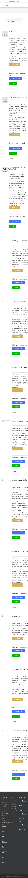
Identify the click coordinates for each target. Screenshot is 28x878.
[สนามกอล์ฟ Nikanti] (4, 864)
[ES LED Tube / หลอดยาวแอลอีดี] (6, 673)
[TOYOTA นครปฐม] (4, 853)
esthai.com (4, 826)
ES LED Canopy (13, 31)
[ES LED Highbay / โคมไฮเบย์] (6, 244)
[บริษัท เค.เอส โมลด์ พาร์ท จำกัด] (4, 843)
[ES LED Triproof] (6, 619)
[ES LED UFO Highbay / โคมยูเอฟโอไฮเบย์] (6, 734)
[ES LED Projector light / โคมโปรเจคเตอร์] (6, 424)
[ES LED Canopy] (5, 34)
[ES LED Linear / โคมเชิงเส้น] (6, 305)
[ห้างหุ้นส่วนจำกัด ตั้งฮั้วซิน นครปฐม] (4, 838)
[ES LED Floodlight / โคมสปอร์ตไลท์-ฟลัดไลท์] (5, 169)
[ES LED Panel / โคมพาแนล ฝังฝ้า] (6, 371)
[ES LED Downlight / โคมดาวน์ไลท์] (5, 100)
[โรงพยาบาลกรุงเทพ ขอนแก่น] (4, 848)
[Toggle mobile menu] (25, 5)
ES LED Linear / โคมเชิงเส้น (19, 301)
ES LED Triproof (16, 616)
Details (11, 88)
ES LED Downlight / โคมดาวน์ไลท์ (18, 97)
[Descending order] (20, 18)
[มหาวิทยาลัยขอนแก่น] (4, 859)
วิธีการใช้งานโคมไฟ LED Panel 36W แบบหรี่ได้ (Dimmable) (14, 805)
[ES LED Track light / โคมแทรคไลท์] (6, 555)
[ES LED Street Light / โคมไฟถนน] (6, 483)
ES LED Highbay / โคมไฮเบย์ (19, 241)
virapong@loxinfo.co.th (14, 1)
